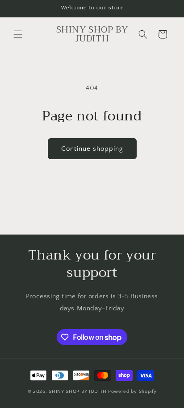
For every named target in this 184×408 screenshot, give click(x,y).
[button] (18, 34)
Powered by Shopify (132, 391)
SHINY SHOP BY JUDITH (78, 391)
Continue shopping (92, 148)
